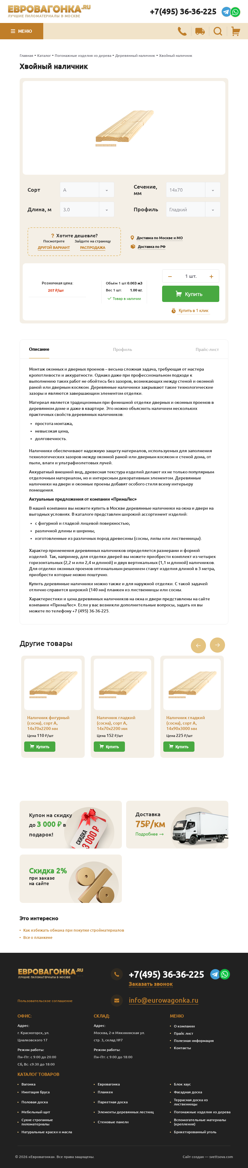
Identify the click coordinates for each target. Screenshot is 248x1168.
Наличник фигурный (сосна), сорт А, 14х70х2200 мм (48, 723)
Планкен (105, 1092)
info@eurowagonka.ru (163, 1000)
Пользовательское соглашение (45, 1001)
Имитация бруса (35, 1092)
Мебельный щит (35, 1112)
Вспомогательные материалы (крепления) (200, 1122)
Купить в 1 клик (193, 310)
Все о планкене (37, 937)
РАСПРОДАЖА (92, 247)
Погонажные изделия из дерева (83, 55)
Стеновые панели (113, 1122)
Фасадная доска (188, 1092)
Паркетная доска (113, 1102)
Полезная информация (194, 1041)
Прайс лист (183, 1033)
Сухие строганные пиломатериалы (37, 1122)
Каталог (44, 55)
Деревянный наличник (135, 55)
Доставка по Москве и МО (160, 238)
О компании (184, 1026)
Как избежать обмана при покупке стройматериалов (73, 930)
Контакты (182, 1048)
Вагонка (28, 1084)
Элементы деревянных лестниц (126, 1112)
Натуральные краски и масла (46, 1132)
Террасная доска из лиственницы (191, 1102)
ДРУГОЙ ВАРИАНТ (54, 247)
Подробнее (146, 834)
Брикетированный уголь (195, 1132)
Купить (193, 294)
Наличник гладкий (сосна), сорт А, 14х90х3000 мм (185, 723)
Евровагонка (109, 1084)
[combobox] (87, 189)
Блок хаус (182, 1084)
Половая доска (34, 1102)
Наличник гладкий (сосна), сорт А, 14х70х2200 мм (116, 723)
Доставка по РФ (151, 246)
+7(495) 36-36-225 (183, 11)
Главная (26, 55)
